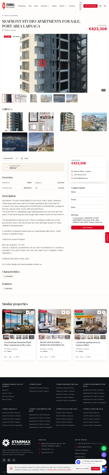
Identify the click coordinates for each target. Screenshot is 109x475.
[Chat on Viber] (103, 454)
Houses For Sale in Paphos (65, 397)
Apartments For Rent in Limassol (39, 418)
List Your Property (90, 6)
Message (74, 215)
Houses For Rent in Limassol (11, 416)
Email (73, 207)
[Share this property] (28, 312)
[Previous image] (6, 63)
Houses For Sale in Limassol (65, 391)
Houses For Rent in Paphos (11, 422)
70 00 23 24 (80, 6)
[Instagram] (9, 460)
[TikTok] (14, 460)
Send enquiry (88, 227)
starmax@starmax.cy (81, 178)
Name (73, 192)
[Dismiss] (104, 461)
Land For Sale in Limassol (91, 416)
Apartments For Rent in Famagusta (40, 427)
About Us (5, 390)
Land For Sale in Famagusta (92, 425)
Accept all (95, 468)
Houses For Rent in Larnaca (11, 419)
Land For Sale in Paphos (91, 422)
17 (104, 331)
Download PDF (8, 158)
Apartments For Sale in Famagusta (94, 402)
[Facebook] (4, 460)
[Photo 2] (12, 337)
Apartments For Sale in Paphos (93, 399)
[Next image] (102, 63)
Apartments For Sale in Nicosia (93, 390)
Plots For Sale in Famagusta (65, 425)
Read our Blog (6, 399)
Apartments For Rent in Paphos (39, 424)
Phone (73, 199)
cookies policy (52, 470)
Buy (30, 6)
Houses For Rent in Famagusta (12, 425)
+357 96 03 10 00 (80, 175)
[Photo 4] (25, 337)
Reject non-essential (82, 468)
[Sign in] (105, 6)
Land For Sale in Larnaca (91, 419)
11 (32, 331)
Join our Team (7, 393)
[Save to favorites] (17, 158)
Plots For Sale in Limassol (64, 416)
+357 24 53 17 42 (47, 452)
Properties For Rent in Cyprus (39, 391)
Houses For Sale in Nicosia (65, 388)
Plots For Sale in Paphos (64, 422)
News (54, 6)
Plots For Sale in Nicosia (64, 413)
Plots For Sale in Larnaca (64, 419)
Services (44, 6)
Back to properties (11, 15)
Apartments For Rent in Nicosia (39, 415)
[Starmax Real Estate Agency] (8, 6)
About (62, 6)
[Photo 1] (6, 337)
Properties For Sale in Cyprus (39, 388)
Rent (36, 6)
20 (68, 331)
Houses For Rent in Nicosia (11, 413)
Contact (72, 6)
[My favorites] (100, 6)
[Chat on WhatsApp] (103, 448)
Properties (22, 6)
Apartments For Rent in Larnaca (39, 421)
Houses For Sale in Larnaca (65, 394)
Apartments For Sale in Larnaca (93, 396)
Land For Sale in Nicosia (91, 413)
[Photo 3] (19, 337)
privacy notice (66, 470)
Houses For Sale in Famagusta (66, 400)
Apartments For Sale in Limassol (93, 393)
